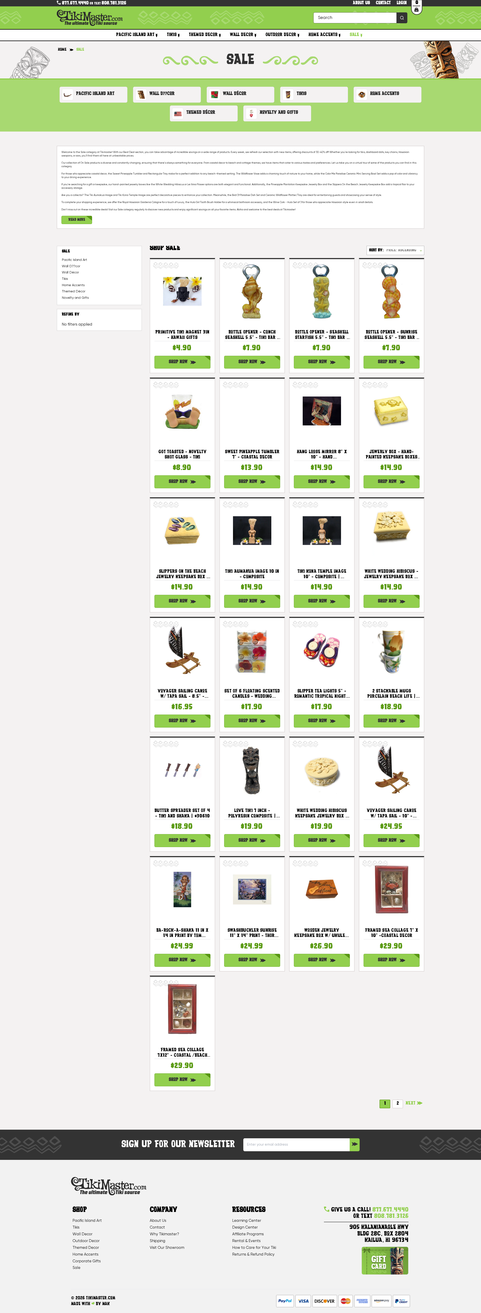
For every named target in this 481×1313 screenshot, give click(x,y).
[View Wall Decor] (255, 35)
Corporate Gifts (87, 1261)
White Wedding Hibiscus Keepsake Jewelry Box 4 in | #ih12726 (322, 814)
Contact (383, 3)
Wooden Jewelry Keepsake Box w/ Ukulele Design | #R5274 (321, 933)
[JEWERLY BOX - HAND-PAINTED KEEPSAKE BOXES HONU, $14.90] (391, 411)
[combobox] (360, 17)
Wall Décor (70, 272)
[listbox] (405, 251)
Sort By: (376, 250)
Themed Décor (73, 291)
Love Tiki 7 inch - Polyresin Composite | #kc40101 (252, 814)
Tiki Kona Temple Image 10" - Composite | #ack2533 (321, 574)
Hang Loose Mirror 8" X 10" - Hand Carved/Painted (322, 455)
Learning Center (246, 1221)
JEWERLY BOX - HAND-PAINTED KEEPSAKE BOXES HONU (391, 455)
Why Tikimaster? (164, 1234)
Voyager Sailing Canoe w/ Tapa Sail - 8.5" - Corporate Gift (182, 694)
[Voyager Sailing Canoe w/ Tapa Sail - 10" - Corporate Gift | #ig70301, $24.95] (391, 769)
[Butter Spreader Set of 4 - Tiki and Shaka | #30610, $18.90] (182, 769)
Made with (81, 1304)
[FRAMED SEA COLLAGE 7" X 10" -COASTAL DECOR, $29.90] (391, 889)
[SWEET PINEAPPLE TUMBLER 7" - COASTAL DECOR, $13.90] (252, 411)
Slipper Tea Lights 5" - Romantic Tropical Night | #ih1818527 (321, 694)
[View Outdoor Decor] (298, 35)
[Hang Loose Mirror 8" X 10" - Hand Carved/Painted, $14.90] (321, 411)
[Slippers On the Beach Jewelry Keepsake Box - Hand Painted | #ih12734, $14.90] (182, 530)
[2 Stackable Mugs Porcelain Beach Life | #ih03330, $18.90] (391, 650)
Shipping (157, 1241)
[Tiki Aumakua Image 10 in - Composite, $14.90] (252, 530)
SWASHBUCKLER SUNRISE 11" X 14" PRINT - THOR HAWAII (252, 933)
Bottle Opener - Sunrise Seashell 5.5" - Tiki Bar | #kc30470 (392, 335)
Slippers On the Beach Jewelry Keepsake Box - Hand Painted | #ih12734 (182, 574)
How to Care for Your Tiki (254, 1248)
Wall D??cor (71, 266)
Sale (354, 35)
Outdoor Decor (280, 35)
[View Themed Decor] (220, 35)
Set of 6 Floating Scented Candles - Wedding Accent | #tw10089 (252, 694)
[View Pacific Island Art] (156, 35)
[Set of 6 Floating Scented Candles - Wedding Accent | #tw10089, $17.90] (252, 650)
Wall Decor (241, 35)
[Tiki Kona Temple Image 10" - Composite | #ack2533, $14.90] (321, 530)
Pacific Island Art (135, 35)
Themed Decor (203, 35)
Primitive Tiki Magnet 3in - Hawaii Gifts (182, 335)
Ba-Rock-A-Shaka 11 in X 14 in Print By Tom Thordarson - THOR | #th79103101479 (182, 933)
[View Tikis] (179, 35)
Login (402, 3)
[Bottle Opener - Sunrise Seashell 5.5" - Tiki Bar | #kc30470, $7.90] (391, 291)
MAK (106, 1304)
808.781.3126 (114, 3)
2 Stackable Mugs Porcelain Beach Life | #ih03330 (391, 694)
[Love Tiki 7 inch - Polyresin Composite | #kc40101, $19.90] (252, 769)
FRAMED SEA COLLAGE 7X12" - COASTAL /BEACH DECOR (182, 1053)
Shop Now (178, 362)
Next (411, 1103)
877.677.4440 (75, 3)
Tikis (172, 35)
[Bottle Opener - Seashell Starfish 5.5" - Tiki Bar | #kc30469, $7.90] (321, 291)
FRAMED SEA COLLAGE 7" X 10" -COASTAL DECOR (391, 933)
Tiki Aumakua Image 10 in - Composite (252, 574)
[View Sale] (361, 35)
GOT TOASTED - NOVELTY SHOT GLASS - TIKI (182, 455)
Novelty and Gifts (75, 297)
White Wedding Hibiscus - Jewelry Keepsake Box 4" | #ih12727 (391, 574)
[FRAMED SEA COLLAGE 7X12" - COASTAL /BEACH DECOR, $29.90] (182, 1009)
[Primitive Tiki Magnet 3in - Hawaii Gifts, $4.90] (182, 291)
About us (361, 3)
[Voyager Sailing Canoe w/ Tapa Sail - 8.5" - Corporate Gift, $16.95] (182, 650)
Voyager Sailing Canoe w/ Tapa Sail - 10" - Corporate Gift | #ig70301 (391, 814)
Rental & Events (246, 1241)
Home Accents (323, 35)
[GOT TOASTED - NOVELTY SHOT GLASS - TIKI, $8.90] (182, 411)
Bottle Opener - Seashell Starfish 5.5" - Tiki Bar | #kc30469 (322, 335)
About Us (158, 1221)
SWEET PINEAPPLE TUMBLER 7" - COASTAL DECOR (252, 455)
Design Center (245, 1227)
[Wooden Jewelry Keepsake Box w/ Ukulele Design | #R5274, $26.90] (321, 889)
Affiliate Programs (248, 1234)
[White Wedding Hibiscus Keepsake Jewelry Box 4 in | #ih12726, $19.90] (321, 769)
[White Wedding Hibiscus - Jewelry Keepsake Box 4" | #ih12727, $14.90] (391, 530)
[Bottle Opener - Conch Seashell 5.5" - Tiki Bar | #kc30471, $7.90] (252, 291)
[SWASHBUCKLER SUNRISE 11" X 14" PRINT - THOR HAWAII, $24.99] (252, 889)
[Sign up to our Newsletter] (355, 1144)
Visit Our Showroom (167, 1248)
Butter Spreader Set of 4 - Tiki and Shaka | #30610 (182, 814)
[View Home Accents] (339, 35)
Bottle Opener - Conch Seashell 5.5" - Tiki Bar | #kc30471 (252, 335)
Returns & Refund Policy (253, 1255)
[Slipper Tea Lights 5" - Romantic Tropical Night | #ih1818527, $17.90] (321, 650)
